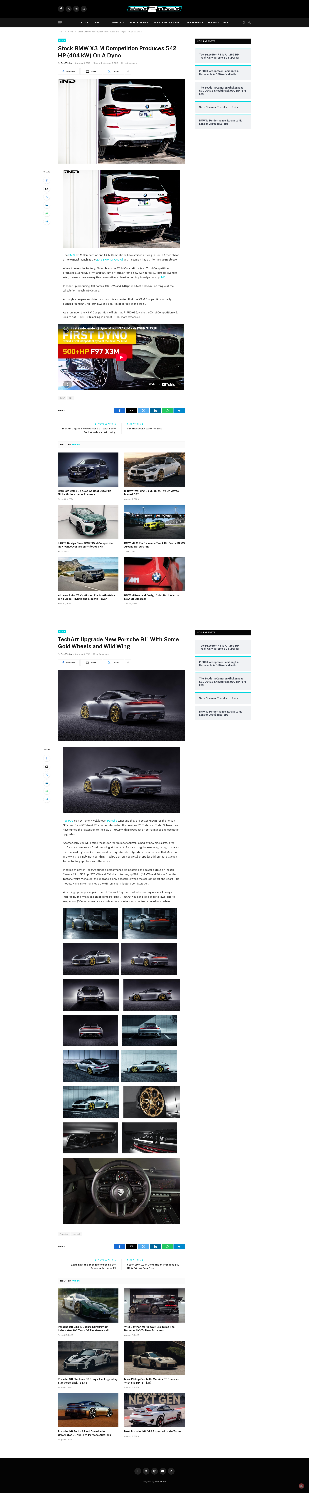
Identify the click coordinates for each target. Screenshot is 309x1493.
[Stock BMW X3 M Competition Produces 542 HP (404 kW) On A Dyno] (121, 162)
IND (162, 277)
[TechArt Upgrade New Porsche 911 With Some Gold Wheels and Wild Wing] (121, 740)
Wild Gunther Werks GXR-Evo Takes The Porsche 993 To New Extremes (149, 1328)
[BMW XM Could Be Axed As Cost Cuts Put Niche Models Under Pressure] (88, 469)
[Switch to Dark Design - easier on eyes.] (249, 22)
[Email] (46, 188)
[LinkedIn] (46, 205)
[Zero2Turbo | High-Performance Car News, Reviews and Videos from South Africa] (154, 9)
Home (84, 22)
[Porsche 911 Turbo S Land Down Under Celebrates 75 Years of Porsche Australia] (88, 1410)
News (62, 40)
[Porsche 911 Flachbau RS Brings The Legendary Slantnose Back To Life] (88, 1358)
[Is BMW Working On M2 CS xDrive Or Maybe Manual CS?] (154, 469)
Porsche (112, 820)
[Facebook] (46, 180)
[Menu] (60, 22)
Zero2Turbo (66, 63)
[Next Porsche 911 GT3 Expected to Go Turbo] (154, 1410)
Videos (116, 22)
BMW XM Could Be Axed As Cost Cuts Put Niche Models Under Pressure (84, 492)
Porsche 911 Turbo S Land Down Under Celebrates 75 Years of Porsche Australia (84, 1433)
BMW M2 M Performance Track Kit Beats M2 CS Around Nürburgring (154, 545)
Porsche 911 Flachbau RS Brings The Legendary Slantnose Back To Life (88, 1381)
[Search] (244, 22)
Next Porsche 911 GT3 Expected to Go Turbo (152, 1431)
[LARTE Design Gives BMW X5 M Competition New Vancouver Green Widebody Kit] (88, 522)
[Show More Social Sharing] (128, 71)
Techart (76, 1234)
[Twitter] (46, 197)
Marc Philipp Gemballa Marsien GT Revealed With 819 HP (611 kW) (151, 1381)
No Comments (130, 63)
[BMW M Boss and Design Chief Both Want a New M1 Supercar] (154, 574)
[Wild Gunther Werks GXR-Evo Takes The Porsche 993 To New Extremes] (154, 1305)
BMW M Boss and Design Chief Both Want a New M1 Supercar (151, 597)
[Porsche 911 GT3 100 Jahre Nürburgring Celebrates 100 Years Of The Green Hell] (88, 1305)
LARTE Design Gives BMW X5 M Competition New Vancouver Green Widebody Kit (86, 545)
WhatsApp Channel (167, 22)
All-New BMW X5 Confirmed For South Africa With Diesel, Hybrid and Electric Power (86, 597)
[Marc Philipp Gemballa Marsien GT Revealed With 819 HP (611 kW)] (154, 1358)
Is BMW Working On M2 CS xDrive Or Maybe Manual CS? (151, 492)
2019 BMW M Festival (109, 259)
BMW (71, 255)
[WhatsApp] (46, 213)
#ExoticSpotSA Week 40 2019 (144, 428)
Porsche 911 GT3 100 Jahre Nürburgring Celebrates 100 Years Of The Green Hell (83, 1328)
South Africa (139, 22)
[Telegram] (46, 221)
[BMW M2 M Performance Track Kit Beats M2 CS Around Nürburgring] (154, 522)
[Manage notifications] (301, 1485)
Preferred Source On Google (207, 22)
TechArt (68, 820)
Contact (100, 22)
